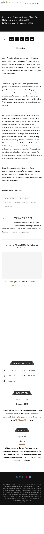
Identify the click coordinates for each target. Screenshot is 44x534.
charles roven (20, 202)
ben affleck (8, 202)
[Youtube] (35, 3)
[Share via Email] (32, 39)
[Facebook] (25, 3)
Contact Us (22, 502)
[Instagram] (30, 3)
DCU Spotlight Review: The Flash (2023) (22, 282)
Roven (6, 64)
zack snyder (8, 206)
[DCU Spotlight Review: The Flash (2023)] (22, 265)
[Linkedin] (33, 3)
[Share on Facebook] (17, 39)
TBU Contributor (10, 23)
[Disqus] (22, 318)
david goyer (33, 202)
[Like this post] (12, 39)
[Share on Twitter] (22, 39)
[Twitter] (28, 3)
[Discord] (38, 3)
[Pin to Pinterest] (27, 39)
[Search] (42, 3)
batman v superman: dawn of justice (16, 199)
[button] (4, 269)
